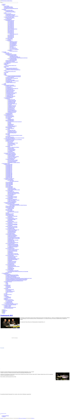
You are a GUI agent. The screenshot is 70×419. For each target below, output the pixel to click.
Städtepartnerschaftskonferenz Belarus (13, 266)
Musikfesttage (10, 260)
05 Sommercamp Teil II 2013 (10, 90)
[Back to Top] (0, 414)
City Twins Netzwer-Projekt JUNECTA (12, 16)
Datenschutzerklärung (5, 415)
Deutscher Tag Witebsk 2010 (12, 199)
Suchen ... (1, 2)
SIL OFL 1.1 (32, 418)
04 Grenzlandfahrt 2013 (9, 89)
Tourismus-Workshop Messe (12, 230)
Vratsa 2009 (10, 104)
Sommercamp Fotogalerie (12, 236)
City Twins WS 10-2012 (13, 48)
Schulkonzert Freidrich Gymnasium (13, 156)
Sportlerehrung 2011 (9, 302)
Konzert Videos (10, 145)
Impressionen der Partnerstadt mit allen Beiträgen (13, 75)
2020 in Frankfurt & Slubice (12, 58)
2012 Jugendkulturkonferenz (10, 126)
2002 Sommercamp (11, 29)
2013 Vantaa (8, 133)
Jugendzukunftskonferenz (12, 231)
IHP (6, 292)
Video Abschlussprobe (11, 155)
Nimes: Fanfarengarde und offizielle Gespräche (15, 135)
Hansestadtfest (10, 225)
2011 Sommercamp (11, 35)
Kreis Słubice (6, 72)
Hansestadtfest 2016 (9, 167)
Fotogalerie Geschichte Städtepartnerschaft (12, 275)
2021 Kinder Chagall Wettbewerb (11, 276)
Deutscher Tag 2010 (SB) (10, 77)
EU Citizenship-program (8, 294)
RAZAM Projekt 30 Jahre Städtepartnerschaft (13, 277)
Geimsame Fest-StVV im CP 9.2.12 (13, 249)
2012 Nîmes (8, 134)
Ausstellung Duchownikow (12, 261)
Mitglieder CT (10, 50)
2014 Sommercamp (11, 23)
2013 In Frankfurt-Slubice (10, 255)
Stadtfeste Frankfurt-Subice (8, 164)
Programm (9, 123)
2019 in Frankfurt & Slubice (10, 206)
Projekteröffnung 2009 (11, 99)
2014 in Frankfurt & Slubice (10, 264)
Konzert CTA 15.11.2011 (12, 144)
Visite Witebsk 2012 (9, 81)
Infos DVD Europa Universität (12, 160)
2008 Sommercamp (11, 37)
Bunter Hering (10, 220)
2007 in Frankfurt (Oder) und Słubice (11, 223)
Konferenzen (8, 98)
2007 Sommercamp (11, 25)
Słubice (5, 70)
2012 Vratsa (12, 46)
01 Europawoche (8, 86)
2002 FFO (7, 212)
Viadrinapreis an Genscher (12, 262)
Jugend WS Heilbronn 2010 (12, 110)
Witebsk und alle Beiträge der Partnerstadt (14, 76)
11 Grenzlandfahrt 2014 (9, 94)
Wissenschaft (6, 288)
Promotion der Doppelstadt (10, 159)
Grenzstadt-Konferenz (11, 143)
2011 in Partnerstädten (9, 195)
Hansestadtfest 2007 (9, 175)
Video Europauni (8, 290)
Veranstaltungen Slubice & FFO (11, 71)
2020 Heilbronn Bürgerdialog (8, 7)
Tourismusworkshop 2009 (12, 100)
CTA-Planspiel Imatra (11, 150)
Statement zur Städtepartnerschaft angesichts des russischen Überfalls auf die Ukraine (19, 278)
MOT (7, 282)
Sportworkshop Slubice (11, 241)
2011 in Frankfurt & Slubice (10, 243)
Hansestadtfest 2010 (9, 172)
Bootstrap (1, 418)
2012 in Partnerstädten (9, 190)
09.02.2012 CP (8, 287)
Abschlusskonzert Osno (11, 158)
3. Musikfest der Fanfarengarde (12, 246)
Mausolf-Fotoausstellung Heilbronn (13, 192)
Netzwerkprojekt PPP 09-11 (8, 97)
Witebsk (5, 74)
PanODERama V (10, 252)
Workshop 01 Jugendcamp (10, 140)
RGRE (7, 283)
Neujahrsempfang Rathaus (12, 257)
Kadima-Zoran (6, 66)
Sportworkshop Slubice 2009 (12, 103)
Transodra (5, 295)
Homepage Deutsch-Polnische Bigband (12, 303)
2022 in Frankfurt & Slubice (10, 203)
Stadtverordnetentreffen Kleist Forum (13, 258)
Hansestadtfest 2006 (9, 176)
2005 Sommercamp (11, 27)
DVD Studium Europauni (10, 289)
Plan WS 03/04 (10, 142)
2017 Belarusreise (8, 79)
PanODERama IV (11, 247)
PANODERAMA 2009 (11, 102)
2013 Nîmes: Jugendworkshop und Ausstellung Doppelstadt (15, 137)
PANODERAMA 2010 (11, 109)
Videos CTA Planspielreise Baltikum (13, 147)
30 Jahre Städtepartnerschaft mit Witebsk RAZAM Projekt (18, 57)
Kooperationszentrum (7, 285)
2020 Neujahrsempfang (13, 59)
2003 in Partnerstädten (9, 184)
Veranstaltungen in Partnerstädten (9, 178)
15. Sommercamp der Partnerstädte (13, 270)
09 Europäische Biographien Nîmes (11, 92)
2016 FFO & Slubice (9, 210)
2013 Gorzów (8, 136)
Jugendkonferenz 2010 (11, 107)
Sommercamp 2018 (11, 208)
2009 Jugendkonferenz (13, 42)
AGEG (7, 284)
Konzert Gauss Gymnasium (12, 157)
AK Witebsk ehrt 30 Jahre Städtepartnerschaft (11, 8)
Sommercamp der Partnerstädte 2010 (13, 229)
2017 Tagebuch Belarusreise (14, 181)
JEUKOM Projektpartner (10, 115)
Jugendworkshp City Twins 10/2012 (13, 254)
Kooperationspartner (5, 273)
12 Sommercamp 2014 (9, 95)
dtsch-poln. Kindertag (9, 38)
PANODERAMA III (11, 233)
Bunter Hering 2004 (9, 177)
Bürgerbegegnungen (9, 113)
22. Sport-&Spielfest (9, 301)
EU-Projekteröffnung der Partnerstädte (14, 237)
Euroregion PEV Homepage (10, 17)
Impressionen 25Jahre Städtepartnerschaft (12, 80)
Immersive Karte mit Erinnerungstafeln (12, 62)
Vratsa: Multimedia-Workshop (12, 196)
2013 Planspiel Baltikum (13, 41)
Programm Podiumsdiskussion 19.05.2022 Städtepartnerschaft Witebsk (16, 279)
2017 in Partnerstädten (9, 179)
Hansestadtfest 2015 (9, 168)
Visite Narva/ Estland (11, 152)
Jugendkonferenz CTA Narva (12, 197)
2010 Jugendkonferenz (13, 43)
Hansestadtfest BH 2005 (11, 219)
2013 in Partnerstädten (9, 187)
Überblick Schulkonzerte (11, 154)
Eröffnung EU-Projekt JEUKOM (13, 245)
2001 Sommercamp (11, 30)
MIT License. (20, 418)
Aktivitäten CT (10, 40)
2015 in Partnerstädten (9, 182)
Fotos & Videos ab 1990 (6, 163)
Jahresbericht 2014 (9, 53)
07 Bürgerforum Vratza (9, 91)
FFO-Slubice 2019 (9, 272)
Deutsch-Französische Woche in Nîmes (14, 189)
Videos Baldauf (10, 151)
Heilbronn (5, 64)
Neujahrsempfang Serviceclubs (12, 256)
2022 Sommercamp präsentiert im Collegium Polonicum (18, 205)
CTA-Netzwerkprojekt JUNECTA (9, 138)
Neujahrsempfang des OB (12, 265)
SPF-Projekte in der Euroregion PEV (9, 153)
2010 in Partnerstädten (9, 198)
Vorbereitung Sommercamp (12, 234)
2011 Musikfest (8, 118)
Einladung (9, 122)
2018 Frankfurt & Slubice (10, 207)
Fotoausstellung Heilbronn (12, 161)
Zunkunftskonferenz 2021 (14, 56)
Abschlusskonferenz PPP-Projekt (13, 244)
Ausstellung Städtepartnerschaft (11, 82)
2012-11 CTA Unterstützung (14, 49)
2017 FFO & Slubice (9, 209)
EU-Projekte (4, 84)
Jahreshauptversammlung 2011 (10, 14)
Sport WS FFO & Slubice (12, 232)
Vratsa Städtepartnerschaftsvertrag (13, 242)
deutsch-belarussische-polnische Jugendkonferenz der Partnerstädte (18, 271)
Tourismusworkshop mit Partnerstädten (14, 238)
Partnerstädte (4, 51)
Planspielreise (8, 146)
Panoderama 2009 (10, 239)
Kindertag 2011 (10, 39)
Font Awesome (24, 418)
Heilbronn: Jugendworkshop (12, 201)
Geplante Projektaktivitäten (12, 132)
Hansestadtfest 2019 (9, 165)
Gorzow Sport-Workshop (12, 200)
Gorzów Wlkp (6, 63)
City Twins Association (7, 13)
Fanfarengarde (6, 296)
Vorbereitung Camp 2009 (12, 101)
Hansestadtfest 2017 (9, 166)
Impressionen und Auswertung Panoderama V (15, 121)
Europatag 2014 (10, 267)
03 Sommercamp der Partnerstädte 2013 (12, 88)
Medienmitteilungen (11, 124)
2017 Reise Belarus (11, 180)
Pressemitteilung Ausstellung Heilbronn (14, 162)
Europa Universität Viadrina (8, 10)
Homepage (4, 4)
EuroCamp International (7, 19)
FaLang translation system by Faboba (3, 413)
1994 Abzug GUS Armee (10, 213)
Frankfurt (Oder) (6, 52)
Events (5, 12)
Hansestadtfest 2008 (9, 174)
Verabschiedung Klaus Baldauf (12, 259)
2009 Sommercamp (11, 36)
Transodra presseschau (7, 297)
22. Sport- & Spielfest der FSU (12, 250)
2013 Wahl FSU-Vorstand (10, 300)
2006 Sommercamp (11, 26)
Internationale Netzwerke (8, 281)
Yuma (5, 83)
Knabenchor (6, 298)
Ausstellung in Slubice (7, 306)
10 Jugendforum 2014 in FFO (10, 93)
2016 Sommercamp (11, 22)
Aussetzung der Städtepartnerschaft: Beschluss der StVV (14, 280)
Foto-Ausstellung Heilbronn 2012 (11, 65)
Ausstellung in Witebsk (7, 305)
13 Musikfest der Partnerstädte (10, 96)
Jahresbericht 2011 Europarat (10, 61)
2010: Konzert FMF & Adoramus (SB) (12, 78)
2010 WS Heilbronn (13, 44)
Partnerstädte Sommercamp (10, 20)
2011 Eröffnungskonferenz (10, 116)
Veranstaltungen (8, 286)
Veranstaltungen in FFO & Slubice (11, 54)
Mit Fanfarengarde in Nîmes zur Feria (13, 193)
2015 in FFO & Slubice (9, 269)
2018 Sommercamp (11, 21)
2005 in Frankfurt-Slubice (10, 217)
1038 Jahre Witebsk (11, 194)
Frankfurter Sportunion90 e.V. (8, 299)
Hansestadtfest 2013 (9, 170)
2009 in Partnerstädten (9, 183)
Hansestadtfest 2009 (9, 173)
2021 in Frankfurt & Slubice (12, 55)
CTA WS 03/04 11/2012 (9, 141)
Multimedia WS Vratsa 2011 (12, 111)
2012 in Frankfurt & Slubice (10, 248)
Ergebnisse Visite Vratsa (11, 130)
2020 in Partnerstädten (9, 186)
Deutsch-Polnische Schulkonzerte (13, 253)
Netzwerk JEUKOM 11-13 (8, 114)
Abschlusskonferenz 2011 (12, 112)
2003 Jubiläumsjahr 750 (9, 214)
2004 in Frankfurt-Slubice (10, 215)
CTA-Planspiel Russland (11, 149)
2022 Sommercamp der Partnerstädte (13, 204)
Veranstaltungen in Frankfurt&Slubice (10, 202)
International (4, 9)
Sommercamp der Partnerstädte (12, 216)
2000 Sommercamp (11, 31)
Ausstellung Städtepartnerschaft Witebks (12, 274)
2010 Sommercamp (11, 24)
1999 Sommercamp (11, 32)
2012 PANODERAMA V (10, 120)
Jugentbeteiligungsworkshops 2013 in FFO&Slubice (14, 139)
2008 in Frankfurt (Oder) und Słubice (11, 226)
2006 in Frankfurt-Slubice (10, 221)
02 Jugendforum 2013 (9, 87)
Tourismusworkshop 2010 (12, 105)
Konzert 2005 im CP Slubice (10, 15)
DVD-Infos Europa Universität (10, 11)
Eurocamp (5, 293)
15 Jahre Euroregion (9, 18)
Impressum (4, 416)
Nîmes (5, 67)
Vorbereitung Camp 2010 (12, 106)
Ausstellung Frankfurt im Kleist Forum (10, 307)
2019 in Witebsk (8, 185)
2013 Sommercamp (11, 33)
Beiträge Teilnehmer (11, 128)
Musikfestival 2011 (11, 119)
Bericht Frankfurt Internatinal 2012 (11, 60)
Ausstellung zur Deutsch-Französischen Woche (13, 69)
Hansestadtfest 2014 (9, 169)
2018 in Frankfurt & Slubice (8, 6)
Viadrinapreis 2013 (6, 315)
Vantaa (5, 73)
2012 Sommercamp (11, 34)
